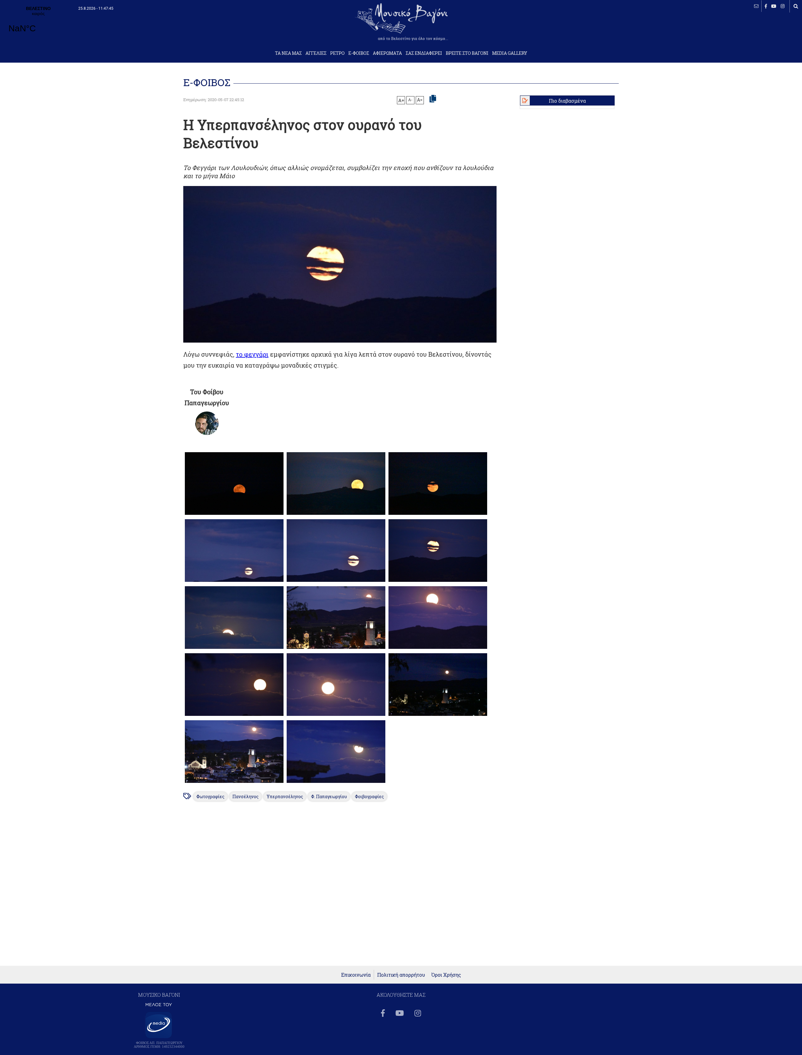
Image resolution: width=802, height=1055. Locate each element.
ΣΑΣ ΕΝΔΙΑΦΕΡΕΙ (424, 53)
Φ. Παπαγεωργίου (329, 796)
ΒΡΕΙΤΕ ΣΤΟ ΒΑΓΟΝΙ (467, 53)
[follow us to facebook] (765, 6)
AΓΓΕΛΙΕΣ (315, 53)
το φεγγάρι (252, 354)
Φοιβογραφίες (369, 796)
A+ (401, 100)
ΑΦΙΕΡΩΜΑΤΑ (387, 53)
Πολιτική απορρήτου (401, 974)
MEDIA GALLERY (509, 53)
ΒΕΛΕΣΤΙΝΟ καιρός (38, 23)
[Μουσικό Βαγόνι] (206, 423)
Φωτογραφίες (210, 796)
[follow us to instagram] (782, 6)
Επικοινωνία (356, 974)
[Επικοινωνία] (756, 6)
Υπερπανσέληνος (285, 796)
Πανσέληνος (245, 796)
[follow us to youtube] (774, 6)
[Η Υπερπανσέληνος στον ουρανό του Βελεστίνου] (234, 514)
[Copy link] (433, 99)
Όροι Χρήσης (446, 974)
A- (410, 99)
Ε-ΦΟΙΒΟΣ (358, 53)
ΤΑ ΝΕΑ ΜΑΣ (288, 53)
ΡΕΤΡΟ (337, 53)
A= (420, 100)
